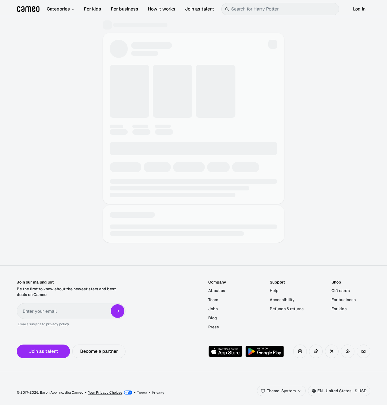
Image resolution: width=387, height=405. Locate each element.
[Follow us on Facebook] (347, 351)
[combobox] (284, 9)
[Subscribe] (117, 311)
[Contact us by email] (363, 351)
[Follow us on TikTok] (316, 351)
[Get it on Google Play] (264, 351)
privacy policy (57, 324)
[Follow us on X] (332, 351)
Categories (58, 9)
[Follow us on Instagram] (300, 351)
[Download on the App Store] (225, 351)
